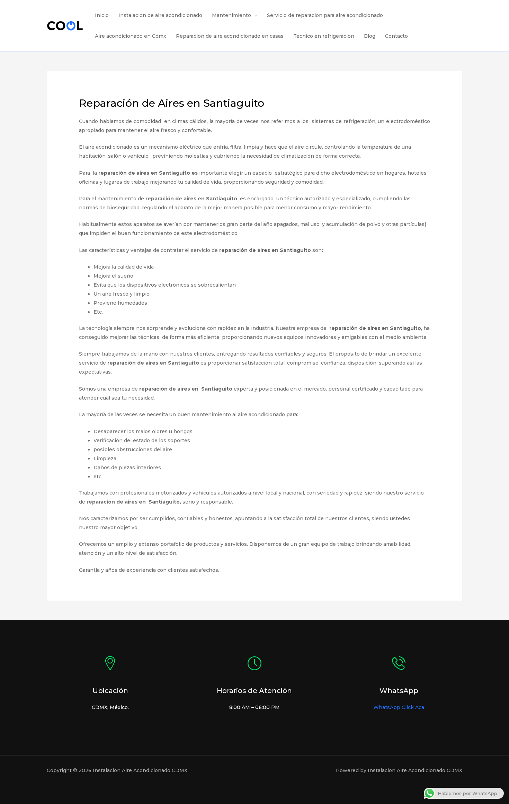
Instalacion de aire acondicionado (160, 15)
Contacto (396, 36)
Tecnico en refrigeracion (323, 36)
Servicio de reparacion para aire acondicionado (325, 15)
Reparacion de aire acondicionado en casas (230, 36)
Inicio (102, 15)
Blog (369, 36)
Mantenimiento (231, 15)
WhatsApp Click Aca (398, 707)
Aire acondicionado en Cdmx (130, 36)
